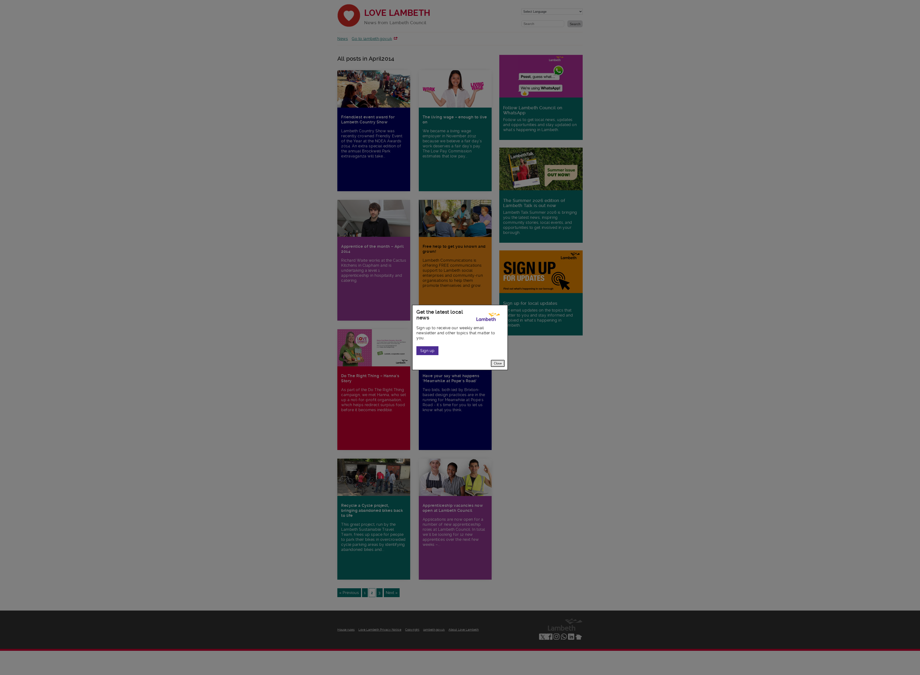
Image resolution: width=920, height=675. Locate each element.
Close (498, 363)
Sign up (427, 350)
